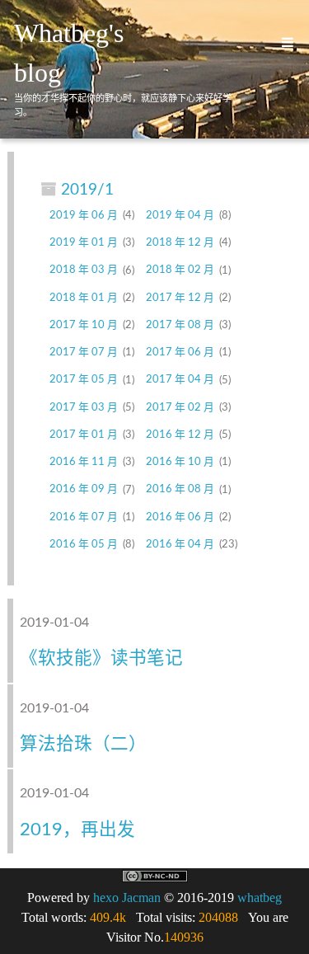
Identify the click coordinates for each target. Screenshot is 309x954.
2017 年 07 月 (83, 352)
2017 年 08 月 (180, 325)
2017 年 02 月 (180, 407)
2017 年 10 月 (83, 325)
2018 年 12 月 (180, 242)
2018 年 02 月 (180, 270)
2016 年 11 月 (83, 462)
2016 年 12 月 (180, 434)
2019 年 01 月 (83, 242)
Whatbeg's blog (69, 52)
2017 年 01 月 (83, 434)
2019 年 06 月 (83, 215)
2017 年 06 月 (180, 352)
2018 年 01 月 (83, 298)
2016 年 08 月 (180, 490)
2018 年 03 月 (83, 270)
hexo (106, 898)
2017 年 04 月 (180, 380)
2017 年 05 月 (83, 380)
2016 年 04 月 (180, 544)
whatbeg (259, 898)
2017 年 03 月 (83, 407)
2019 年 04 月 (180, 215)
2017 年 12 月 (180, 298)
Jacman (141, 898)
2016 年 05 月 (83, 544)
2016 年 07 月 (83, 517)
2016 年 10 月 (180, 462)
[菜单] (282, 43)
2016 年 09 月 (83, 490)
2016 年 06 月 (180, 517)
